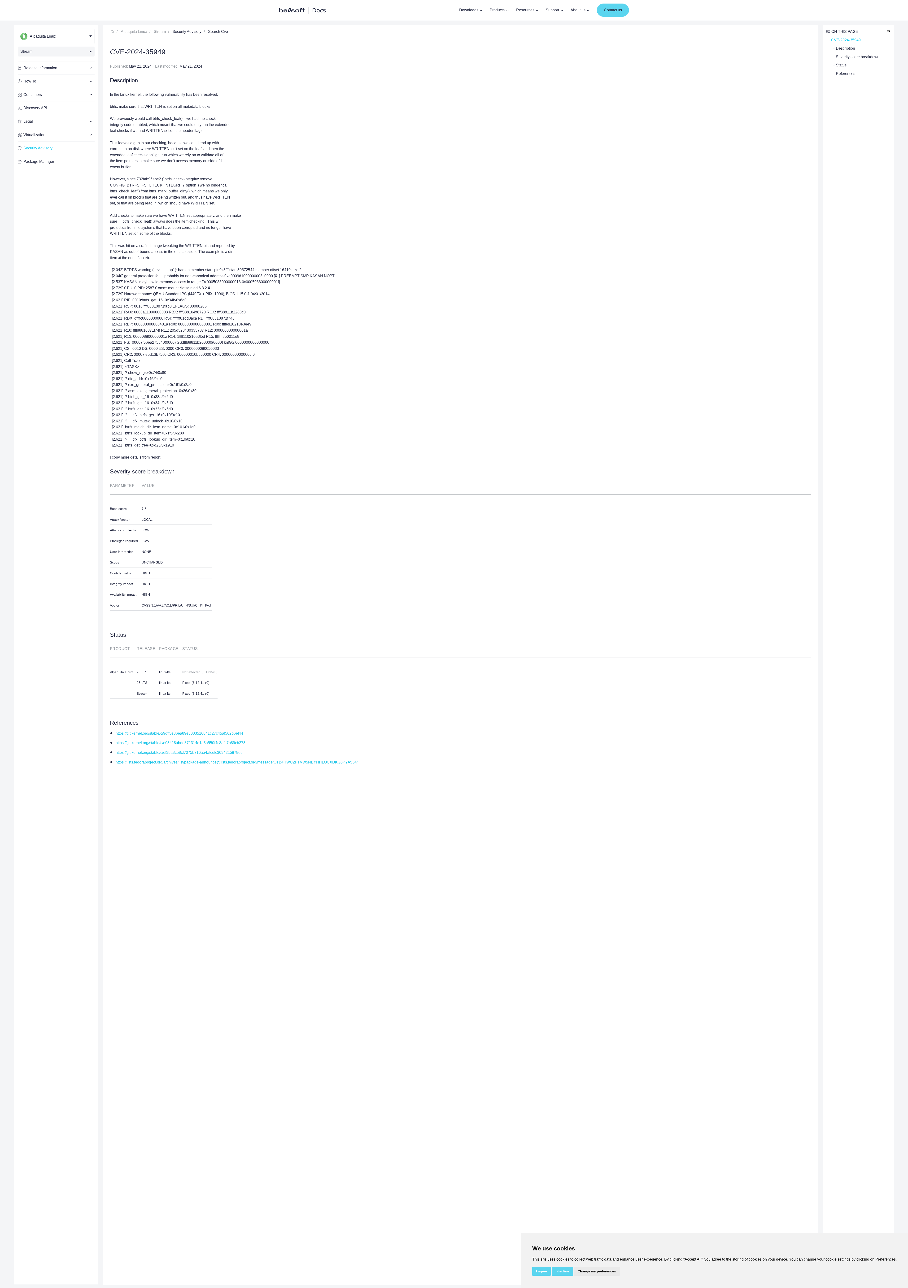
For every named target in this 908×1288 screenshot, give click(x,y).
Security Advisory (37, 148)
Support (552, 10)
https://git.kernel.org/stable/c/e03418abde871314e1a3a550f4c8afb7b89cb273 (180, 743)
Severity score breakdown (857, 57)
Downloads (468, 10)
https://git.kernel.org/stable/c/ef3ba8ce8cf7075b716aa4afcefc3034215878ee (179, 752)
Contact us (613, 10)
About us (578, 10)
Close (888, 31)
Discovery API (35, 108)
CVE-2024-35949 (846, 40)
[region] (56, 654)
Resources (525, 10)
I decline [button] (562, 1271)
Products (497, 10)
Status (841, 65)
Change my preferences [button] (597, 1271)
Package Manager (38, 162)
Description (845, 48)
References (845, 74)
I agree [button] (541, 1271)
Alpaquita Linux (134, 32)
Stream (160, 32)
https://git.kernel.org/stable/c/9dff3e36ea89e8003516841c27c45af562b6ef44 (179, 733)
